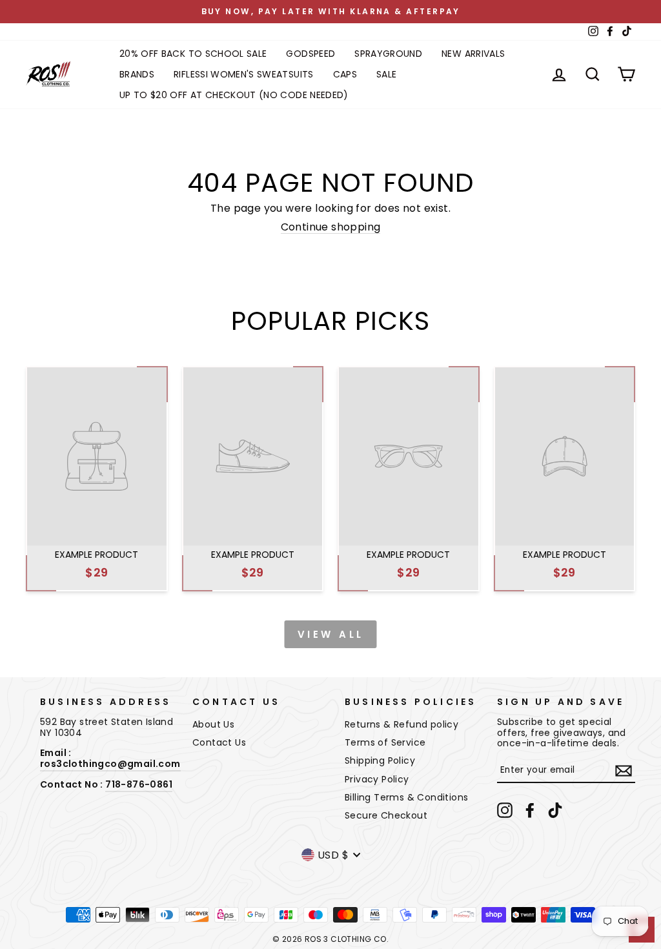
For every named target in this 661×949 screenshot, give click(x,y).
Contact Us (219, 742)
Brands (136, 74)
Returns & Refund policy (401, 724)
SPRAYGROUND (388, 53)
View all (331, 634)
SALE (386, 74)
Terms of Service (385, 742)
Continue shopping (331, 227)
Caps (345, 74)
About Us (213, 724)
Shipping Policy (380, 760)
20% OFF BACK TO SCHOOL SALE (193, 53)
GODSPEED (310, 53)
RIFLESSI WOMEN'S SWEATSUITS (243, 74)
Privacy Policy (377, 779)
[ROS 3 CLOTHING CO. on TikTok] (555, 810)
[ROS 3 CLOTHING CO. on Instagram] (505, 810)
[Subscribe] (623, 771)
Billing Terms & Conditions (406, 797)
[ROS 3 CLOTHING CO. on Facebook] (530, 810)
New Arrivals (473, 53)
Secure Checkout (386, 815)
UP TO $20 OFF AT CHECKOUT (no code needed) (234, 94)
